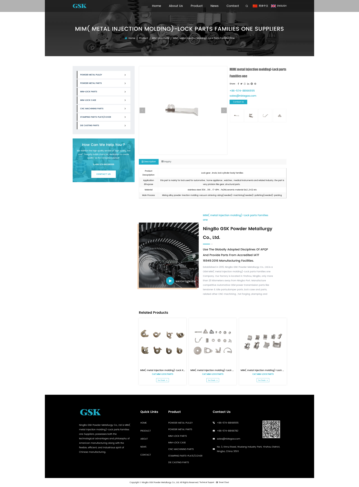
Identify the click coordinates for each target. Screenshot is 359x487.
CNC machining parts (91, 108)
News (214, 6)
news (143, 446)
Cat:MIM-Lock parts (162, 374)
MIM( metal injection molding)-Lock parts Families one (221, 370)
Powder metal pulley (91, 74)
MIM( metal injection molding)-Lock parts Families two (272, 370)
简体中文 (263, 5)
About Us (176, 6)
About (144, 438)
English (281, 5)
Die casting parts (89, 125)
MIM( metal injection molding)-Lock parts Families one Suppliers (104, 429)
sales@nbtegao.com (243, 95)
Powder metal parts (91, 83)
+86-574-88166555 (104, 164)
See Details (162, 380)
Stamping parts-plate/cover (95, 117)
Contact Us (103, 174)
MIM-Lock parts (160, 38)
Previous (142, 110)
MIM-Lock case (88, 100)
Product (197, 6)
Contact (232, 6)
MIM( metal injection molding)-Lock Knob (164, 370)
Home (156, 6)
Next (224, 110)
